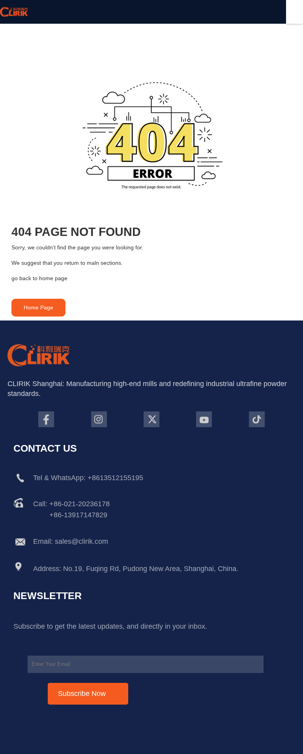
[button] (38, 307)
